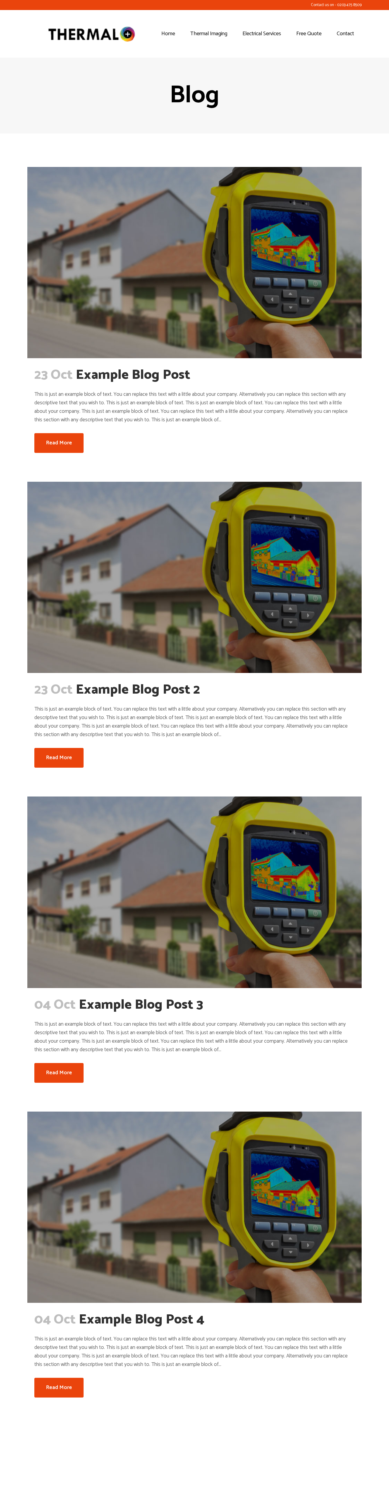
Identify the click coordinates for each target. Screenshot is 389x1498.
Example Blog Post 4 (141, 1320)
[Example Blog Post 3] (194, 892)
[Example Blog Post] (194, 262)
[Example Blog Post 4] (194, 1207)
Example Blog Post (133, 375)
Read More (59, 442)
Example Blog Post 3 (141, 1005)
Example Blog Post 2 (138, 690)
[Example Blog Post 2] (194, 577)
